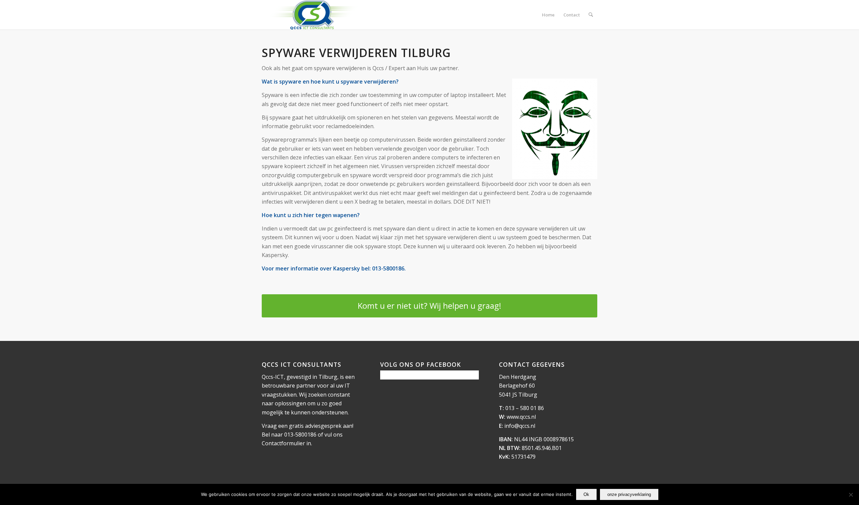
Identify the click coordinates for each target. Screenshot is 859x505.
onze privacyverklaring (629, 494)
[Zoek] (590, 15)
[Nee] (850, 494)
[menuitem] (548, 15)
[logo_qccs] (313, 15)
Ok (586, 494)
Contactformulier (283, 443)
